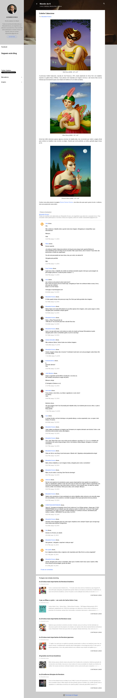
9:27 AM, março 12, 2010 (52, 301)
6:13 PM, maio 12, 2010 (52, 545)
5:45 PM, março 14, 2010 (52, 433)
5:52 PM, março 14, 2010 (52, 455)
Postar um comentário (47, 569)
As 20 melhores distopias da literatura (51, 674)
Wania (47, 243)
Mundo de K (45, 4)
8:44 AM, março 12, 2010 (52, 292)
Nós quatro (48, 549)
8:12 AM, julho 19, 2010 (51, 565)
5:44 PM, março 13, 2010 (52, 398)
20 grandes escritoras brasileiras (50, 656)
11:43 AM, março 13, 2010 (52, 356)
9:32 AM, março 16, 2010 (52, 525)
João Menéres (49, 373)
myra (46, 279)
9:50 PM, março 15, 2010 (52, 514)
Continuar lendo (96, 595)
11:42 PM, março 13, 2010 (52, 411)
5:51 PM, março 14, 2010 (52, 446)
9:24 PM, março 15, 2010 (52, 500)
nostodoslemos (49, 360)
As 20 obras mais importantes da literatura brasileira (56, 581)
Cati (46, 530)
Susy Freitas (48, 268)
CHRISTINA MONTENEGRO (53, 505)
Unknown (47, 479)
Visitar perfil (12, 36)
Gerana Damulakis (50, 340)
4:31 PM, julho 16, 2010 (51, 554)
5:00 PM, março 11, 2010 (52, 275)
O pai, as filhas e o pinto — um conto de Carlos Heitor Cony (58, 600)
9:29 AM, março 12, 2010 (52, 313)
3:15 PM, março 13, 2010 (52, 386)
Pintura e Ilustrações (45, 212)
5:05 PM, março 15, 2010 (52, 489)
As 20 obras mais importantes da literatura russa (55, 619)
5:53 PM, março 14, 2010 (52, 465)
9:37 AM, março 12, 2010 (52, 335)
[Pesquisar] (104, 3)
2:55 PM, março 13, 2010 (52, 368)
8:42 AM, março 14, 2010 (52, 422)
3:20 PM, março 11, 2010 (52, 239)
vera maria (48, 390)
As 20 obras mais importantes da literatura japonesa (56, 637)
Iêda (46, 223)
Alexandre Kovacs (50, 297)
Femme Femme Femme (66, 202)
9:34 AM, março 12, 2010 (52, 324)
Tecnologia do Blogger (71, 695)
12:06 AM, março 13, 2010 (52, 345)
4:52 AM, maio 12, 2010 (51, 535)
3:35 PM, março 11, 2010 (52, 264)
